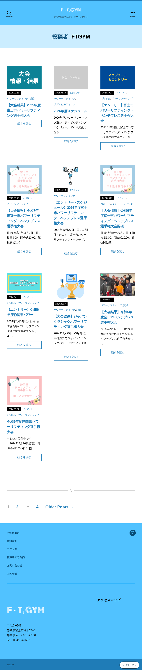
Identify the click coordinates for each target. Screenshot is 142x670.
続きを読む (24, 123)
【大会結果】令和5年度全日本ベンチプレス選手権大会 (117, 317)
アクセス (12, 549)
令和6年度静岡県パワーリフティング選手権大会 (23, 427)
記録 (32, 98)
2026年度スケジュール (70, 111)
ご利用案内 (13, 532)
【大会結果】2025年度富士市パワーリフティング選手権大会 (24, 110)
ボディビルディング (64, 104)
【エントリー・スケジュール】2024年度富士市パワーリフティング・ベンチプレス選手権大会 (70, 212)
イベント (121, 92)
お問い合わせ (14, 565)
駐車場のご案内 (16, 557)
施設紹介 (12, 541)
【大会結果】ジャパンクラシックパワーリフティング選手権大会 (70, 321)
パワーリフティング (17, 98)
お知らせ (74, 92)
